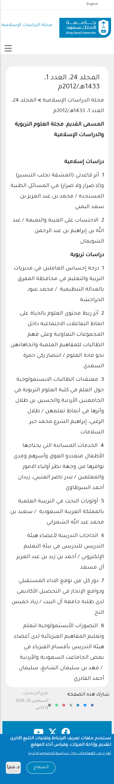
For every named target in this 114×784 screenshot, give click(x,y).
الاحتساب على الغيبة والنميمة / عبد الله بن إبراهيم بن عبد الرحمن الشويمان (58, 231)
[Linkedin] (78, 707)
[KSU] (85, 25)
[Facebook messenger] (85, 707)
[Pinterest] (63, 707)
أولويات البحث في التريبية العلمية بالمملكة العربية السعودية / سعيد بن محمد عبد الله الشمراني (57, 512)
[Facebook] (92, 707)
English (92, 4)
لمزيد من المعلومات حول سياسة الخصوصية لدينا (69, 754)
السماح (41, 767)
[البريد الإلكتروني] (49, 707)
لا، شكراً (13, 768)
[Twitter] (71, 707)
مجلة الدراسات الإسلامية (26, 25)
